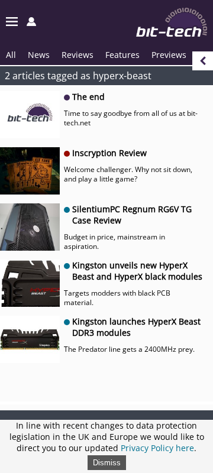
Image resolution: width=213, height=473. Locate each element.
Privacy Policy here (157, 447)
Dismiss (107, 462)
